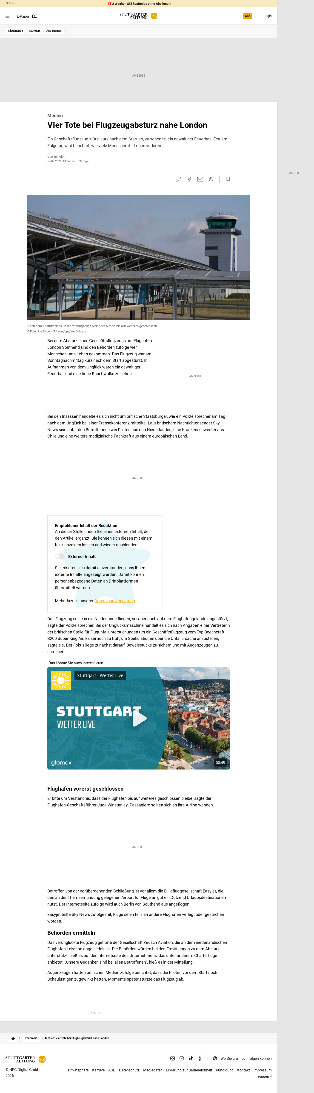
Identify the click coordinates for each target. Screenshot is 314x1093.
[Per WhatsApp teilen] (211, 179)
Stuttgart (34, 30)
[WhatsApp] (182, 1058)
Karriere (98, 1070)
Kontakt (243, 1070)
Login (268, 16)
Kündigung (225, 1070)
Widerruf (265, 1077)
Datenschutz (129, 1070)
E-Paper (23, 16)
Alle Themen (54, 30)
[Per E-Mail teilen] (200, 179)
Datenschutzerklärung (114, 600)
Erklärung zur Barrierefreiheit (189, 1070)
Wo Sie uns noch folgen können (246, 1058)
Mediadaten (153, 1070)
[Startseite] (13, 1038)
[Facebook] (200, 1058)
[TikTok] (191, 1058)
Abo (248, 16)
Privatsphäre (78, 1070)
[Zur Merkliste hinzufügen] (226, 179)
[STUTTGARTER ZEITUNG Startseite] (138, 16)
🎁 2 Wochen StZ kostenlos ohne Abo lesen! (139, 4)
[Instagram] (172, 1058)
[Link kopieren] (178, 179)
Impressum (263, 1070)
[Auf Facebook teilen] (189, 179)
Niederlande (15, 30)
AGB (111, 1070)
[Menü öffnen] (7, 16)
